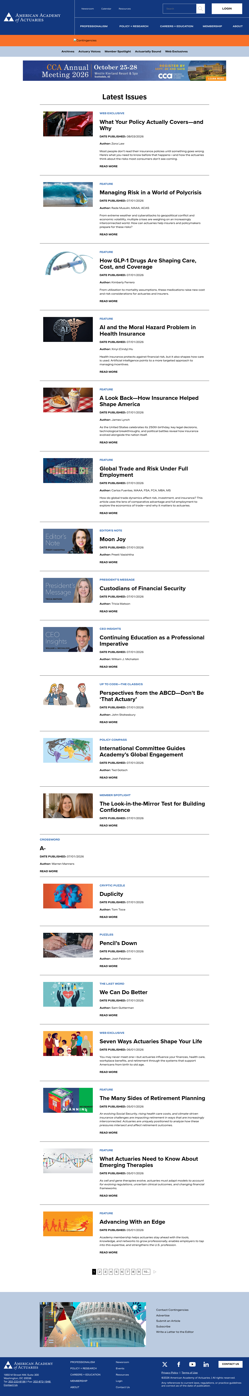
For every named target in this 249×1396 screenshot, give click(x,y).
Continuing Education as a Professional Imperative (152, 640)
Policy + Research (133, 26)
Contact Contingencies (172, 1309)
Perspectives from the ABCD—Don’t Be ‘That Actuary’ (152, 695)
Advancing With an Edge (132, 1221)
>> (154, 1271)
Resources (125, 8)
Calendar (106, 8)
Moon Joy (113, 539)
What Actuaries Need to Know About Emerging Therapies (149, 1161)
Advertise (163, 1315)
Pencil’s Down (119, 943)
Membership (212, 26)
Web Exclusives (176, 51)
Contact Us (11, 1385)
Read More (109, 166)
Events (120, 1368)
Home (34, 17)
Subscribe (163, 1326)
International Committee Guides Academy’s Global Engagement (142, 751)
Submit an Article (168, 1320)
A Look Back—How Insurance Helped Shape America (149, 400)
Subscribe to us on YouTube (192, 1364)
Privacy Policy (169, 1372)
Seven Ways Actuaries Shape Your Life (151, 1041)
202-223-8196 (17, 1381)
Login (227, 8)
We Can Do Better (125, 992)
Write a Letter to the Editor (175, 1331)
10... (146, 1271)
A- (43, 848)
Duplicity (111, 893)
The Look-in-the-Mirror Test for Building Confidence (152, 806)
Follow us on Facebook (178, 1364)
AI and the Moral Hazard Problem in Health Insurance (148, 330)
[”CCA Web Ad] (124, 71)
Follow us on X (164, 1364)
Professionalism (94, 26)
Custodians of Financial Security (144, 588)
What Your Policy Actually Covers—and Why (151, 124)
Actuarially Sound (148, 51)
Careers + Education (176, 26)
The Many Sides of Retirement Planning (152, 1098)
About (238, 26)
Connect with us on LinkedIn (206, 1364)
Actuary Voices (89, 51)
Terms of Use (190, 1372)
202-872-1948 (42, 1381)
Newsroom (87, 8)
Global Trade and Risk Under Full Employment (144, 471)
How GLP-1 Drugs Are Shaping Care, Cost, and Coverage (148, 263)
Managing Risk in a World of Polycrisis (151, 192)
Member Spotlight (118, 51)
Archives (67, 51)
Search (200, 8)
